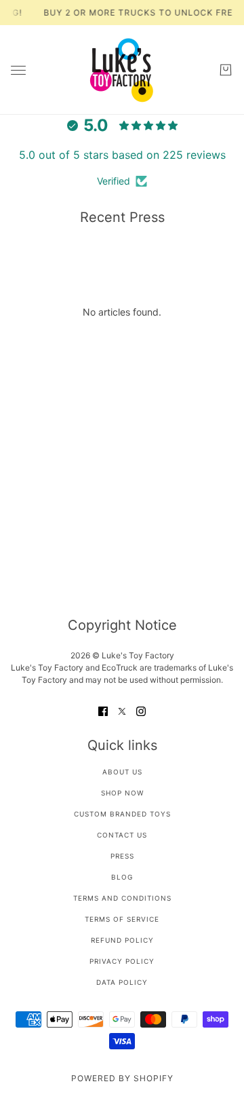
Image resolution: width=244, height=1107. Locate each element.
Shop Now (122, 793)
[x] (122, 710)
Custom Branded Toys (122, 814)
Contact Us (122, 835)
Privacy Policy (122, 961)
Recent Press (122, 217)
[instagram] (141, 710)
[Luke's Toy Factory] (122, 70)
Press (122, 856)
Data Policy (122, 982)
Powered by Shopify (122, 1078)
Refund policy (122, 940)
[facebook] (103, 710)
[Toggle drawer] (18, 70)
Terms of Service (122, 919)
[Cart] (225, 69)
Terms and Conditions (122, 898)
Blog (122, 877)
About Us (122, 772)
